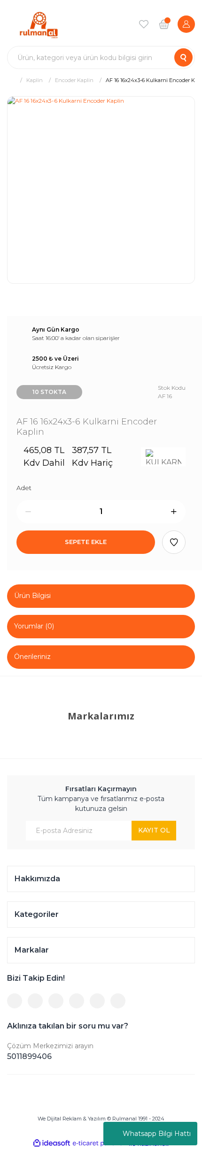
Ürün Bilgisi (32, 595)
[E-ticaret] (99, 1143)
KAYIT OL (154, 830)
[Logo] (38, 24)
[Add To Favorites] (174, 542)
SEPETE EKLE (86, 541)
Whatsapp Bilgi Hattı (157, 1133)
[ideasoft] (51, 1143)
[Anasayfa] (10, 79)
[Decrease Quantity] (28, 511)
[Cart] (164, 23)
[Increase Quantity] (174, 511)
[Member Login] (186, 24)
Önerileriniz (32, 656)
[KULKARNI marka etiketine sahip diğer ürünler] (163, 456)
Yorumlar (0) (34, 626)
